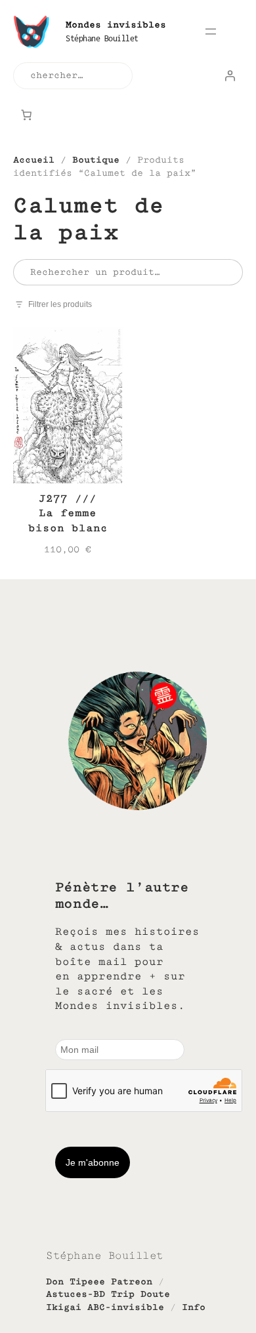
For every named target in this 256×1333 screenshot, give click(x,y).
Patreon (131, 1281)
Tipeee (87, 1281)
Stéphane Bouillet (102, 38)
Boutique (95, 159)
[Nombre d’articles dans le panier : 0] (26, 115)
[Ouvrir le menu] (211, 31)
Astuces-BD (75, 1294)
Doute (155, 1294)
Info (193, 1307)
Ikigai (63, 1307)
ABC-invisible (125, 1307)
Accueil (33, 159)
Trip (123, 1294)
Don (55, 1281)
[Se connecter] (230, 75)
